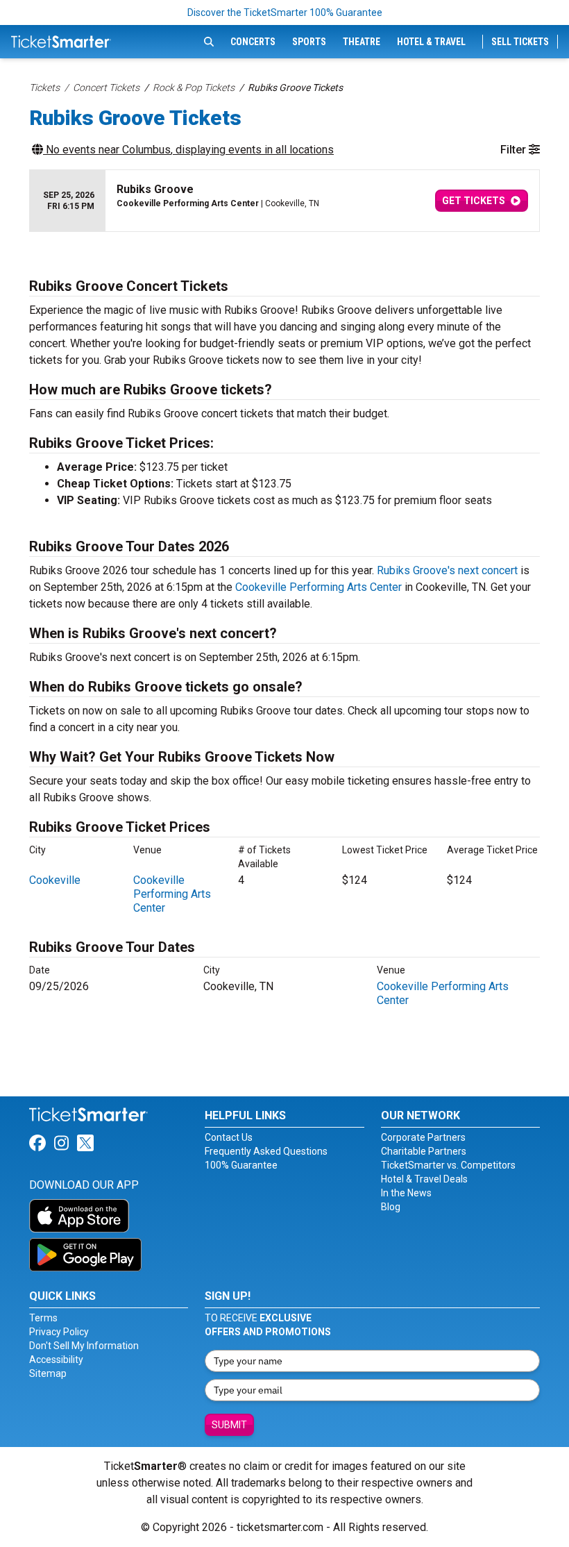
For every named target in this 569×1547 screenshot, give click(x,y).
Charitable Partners (423, 1151)
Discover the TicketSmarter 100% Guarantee (284, 12)
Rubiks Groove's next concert (447, 570)
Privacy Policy (59, 1331)
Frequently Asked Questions (266, 1151)
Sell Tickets (520, 41)
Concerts (252, 41)
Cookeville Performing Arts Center (318, 587)
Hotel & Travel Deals (424, 1179)
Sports (309, 41)
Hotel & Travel (431, 41)
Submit (229, 1424)
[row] (284, 201)
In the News (406, 1192)
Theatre (361, 41)
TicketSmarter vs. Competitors (448, 1165)
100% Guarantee (241, 1165)
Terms (43, 1317)
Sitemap (48, 1373)
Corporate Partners (423, 1137)
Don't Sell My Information (84, 1345)
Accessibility (56, 1359)
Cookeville (54, 880)
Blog (390, 1206)
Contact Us (229, 1137)
